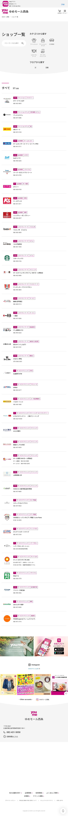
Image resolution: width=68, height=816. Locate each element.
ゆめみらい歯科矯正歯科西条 (22, 489)
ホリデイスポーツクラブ (21, 532)
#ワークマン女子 (18, 101)
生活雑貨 (51, 42)
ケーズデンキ (17, 201)
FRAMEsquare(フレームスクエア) (24, 619)
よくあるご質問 (52, 793)
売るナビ (16, 576)
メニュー (65, 11)
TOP (63, 811)
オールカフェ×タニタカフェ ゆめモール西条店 (28, 273)
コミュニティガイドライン (46, 800)
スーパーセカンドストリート (22, 172)
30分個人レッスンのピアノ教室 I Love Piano (27, 517)
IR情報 (26, 796)
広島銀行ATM (17, 374)
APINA (15, 387)
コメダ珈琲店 (17, 244)
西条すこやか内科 (19, 445)
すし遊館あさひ (18, 330)
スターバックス (18, 258)
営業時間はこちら (12, 736)
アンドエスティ (18, 115)
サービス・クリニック (42, 53)
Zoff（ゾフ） (17, 158)
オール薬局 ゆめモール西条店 (22, 458)
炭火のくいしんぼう (19, 344)
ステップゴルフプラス (20, 503)
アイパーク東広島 (19, 590)
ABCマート (16, 129)
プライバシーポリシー (10, 800)
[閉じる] (1, 3)
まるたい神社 (17, 359)
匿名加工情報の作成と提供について (27, 800)
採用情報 (39, 793)
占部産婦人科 (17, 475)
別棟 (47, 67)
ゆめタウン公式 (33, 669)
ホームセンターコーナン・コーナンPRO (25, 144)
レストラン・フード (34, 53)
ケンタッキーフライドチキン (22, 287)
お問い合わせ (60, 800)
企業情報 (28, 793)
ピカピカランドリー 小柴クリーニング (26, 416)
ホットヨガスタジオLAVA (21, 560)
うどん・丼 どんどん (20, 230)
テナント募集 (38, 796)
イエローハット (18, 402)
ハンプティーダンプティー (21, 215)
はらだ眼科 (16, 431)
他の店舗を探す (14, 793)
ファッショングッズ (42, 42)
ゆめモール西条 (5, 17)
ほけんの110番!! (18, 604)
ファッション (34, 42)
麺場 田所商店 (17, 301)
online (59, 11)
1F (35, 67)
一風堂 (15, 316)
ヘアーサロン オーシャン (22, 546)
